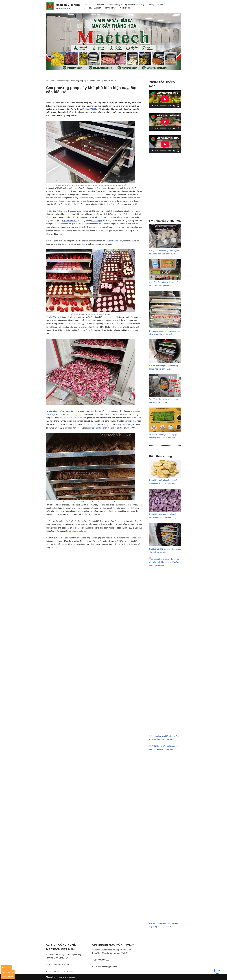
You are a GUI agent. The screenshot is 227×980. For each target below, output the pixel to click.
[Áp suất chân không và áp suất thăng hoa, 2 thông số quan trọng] (165, 279)
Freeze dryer (96, 221)
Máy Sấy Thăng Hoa (58, 211)
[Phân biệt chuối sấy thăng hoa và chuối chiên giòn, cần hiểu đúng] (165, 477)
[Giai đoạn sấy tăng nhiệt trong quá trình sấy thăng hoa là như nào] (165, 431)
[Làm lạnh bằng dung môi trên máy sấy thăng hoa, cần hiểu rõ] (165, 749)
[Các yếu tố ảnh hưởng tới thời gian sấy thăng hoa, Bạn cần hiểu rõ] (165, 247)
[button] (105, 4)
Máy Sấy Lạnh (55, 317)
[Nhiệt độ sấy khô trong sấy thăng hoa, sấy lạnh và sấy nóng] (165, 546)
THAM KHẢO (110, 8)
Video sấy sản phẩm (92, 8)
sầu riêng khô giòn (114, 241)
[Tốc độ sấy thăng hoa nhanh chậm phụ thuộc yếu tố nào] (165, 396)
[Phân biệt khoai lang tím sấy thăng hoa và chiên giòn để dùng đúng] (165, 511)
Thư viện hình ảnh (155, 5)
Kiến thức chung (62, 81)
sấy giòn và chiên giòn (78, 531)
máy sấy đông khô (69, 221)
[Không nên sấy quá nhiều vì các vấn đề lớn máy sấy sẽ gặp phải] (165, 328)
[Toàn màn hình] (178, 105)
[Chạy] (152, 105)
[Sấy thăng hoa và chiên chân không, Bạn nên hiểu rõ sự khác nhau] (165, 565)
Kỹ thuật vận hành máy (134, 5)
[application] (165, 99)
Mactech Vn (51, 977)
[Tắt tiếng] (174, 105)
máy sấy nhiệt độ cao (97, 428)
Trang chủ (88, 5)
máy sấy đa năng (125, 424)
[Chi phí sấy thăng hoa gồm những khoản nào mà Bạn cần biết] (165, 363)
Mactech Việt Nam (90, 109)
